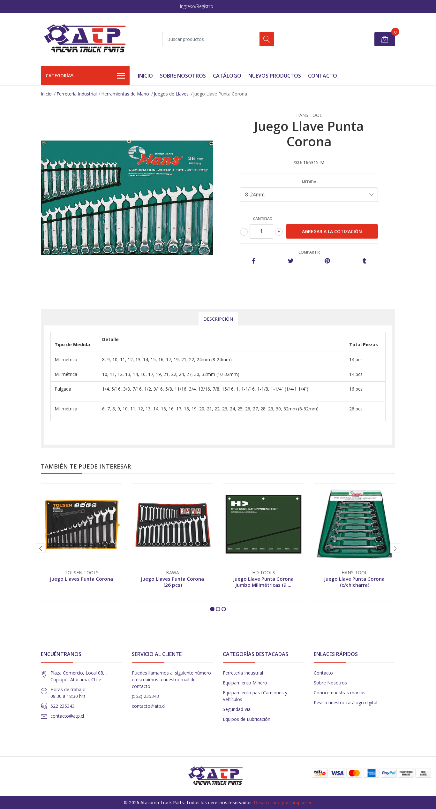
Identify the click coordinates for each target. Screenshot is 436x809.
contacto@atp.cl (67, 716)
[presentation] (41, 548)
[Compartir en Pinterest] (327, 261)
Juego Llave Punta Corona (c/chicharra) (354, 582)
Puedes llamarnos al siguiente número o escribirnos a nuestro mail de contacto (171, 679)
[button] (212, 609)
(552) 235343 (145, 696)
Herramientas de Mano (125, 94)
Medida (309, 182)
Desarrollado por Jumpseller (283, 802)
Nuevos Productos (274, 75)
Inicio (145, 75)
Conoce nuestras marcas (339, 693)
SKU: (298, 162)
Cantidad (263, 218)
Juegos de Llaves (171, 94)
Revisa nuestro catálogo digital (345, 702)
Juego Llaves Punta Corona (81, 579)
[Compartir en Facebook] (253, 261)
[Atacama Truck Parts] (89, 39)
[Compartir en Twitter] (290, 261)
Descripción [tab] (218, 319)
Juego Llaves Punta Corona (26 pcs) (172, 582)
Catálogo (227, 75)
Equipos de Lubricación (246, 719)
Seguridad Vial (237, 709)
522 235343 (62, 706)
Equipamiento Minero (245, 683)
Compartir (309, 252)
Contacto (322, 75)
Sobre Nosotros (183, 75)
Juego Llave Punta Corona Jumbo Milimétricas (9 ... (263, 582)
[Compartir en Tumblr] (364, 261)
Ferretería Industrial (76, 94)
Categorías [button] (59, 76)
